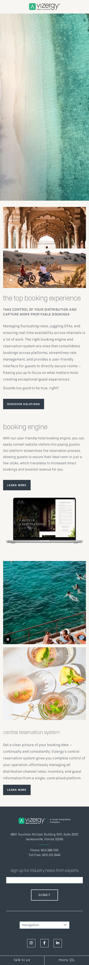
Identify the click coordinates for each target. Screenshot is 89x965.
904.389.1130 (50, 850)
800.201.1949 (51, 855)
